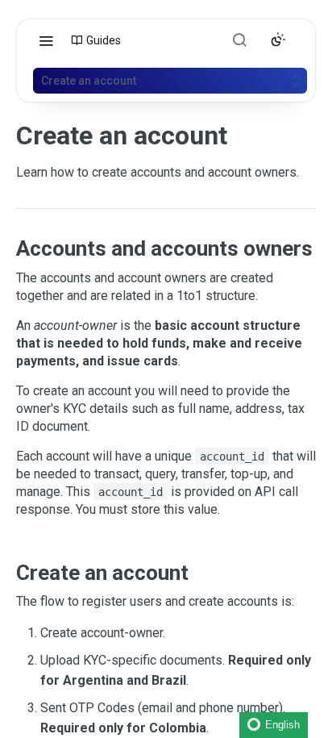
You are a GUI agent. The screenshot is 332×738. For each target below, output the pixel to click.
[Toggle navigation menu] (46, 40)
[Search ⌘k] (239, 39)
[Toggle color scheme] (278, 39)
